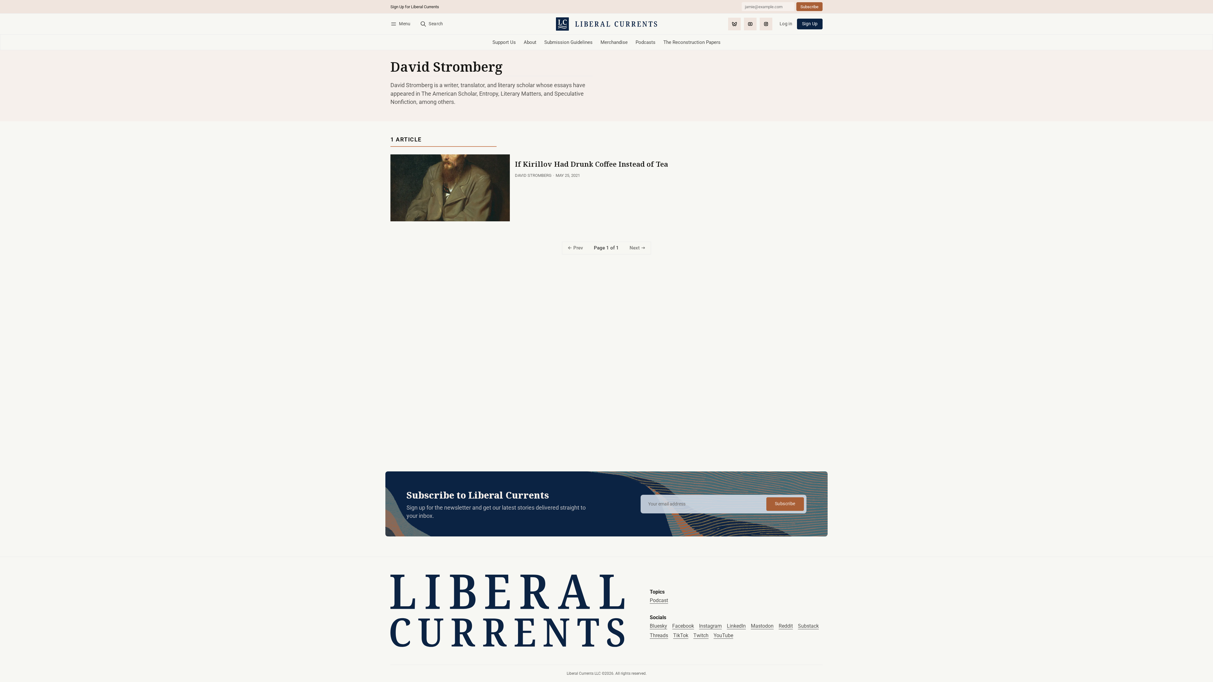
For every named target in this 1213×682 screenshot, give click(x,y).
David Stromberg (533, 175)
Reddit (786, 626)
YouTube (723, 635)
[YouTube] (750, 24)
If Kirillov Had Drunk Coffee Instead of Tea (591, 164)
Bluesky (658, 626)
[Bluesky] (734, 24)
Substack (808, 626)
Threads (659, 635)
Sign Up (810, 24)
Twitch (701, 635)
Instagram (710, 626)
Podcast (659, 600)
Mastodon (762, 626)
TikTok (680, 635)
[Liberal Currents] (507, 611)
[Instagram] (766, 24)
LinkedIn (736, 626)
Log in (786, 24)
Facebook (683, 626)
